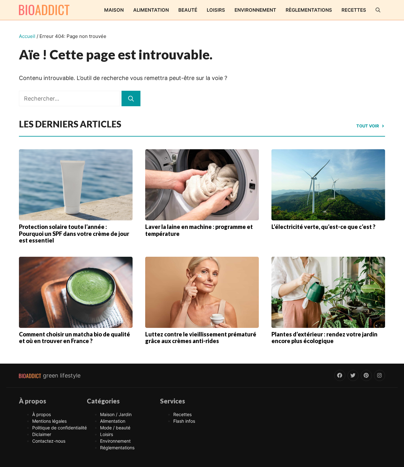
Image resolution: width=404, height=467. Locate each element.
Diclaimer (41, 434)
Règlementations (309, 10)
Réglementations (117, 447)
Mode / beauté (115, 427)
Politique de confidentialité (59, 427)
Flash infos (184, 421)
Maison (114, 10)
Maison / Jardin (116, 414)
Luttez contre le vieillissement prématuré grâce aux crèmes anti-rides (200, 338)
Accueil (27, 36)
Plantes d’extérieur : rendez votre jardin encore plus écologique (324, 338)
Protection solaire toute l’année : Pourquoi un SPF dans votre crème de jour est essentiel (74, 233)
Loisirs (216, 10)
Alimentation (151, 10)
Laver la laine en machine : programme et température (199, 230)
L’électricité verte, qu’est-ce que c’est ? (323, 226)
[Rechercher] (131, 98)
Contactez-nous (48, 441)
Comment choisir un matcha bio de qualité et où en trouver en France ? (74, 338)
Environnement (255, 10)
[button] (378, 10)
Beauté (187, 10)
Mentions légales (49, 421)
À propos (41, 414)
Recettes (354, 10)
